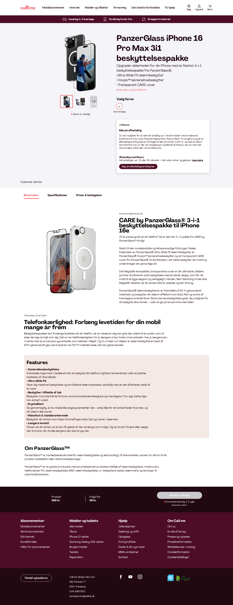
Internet (74, 7)
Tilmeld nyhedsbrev (36, 578)
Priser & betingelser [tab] (89, 195)
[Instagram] (140, 578)
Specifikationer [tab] (57, 195)
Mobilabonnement (53, 7)
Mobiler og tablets (83, 521)
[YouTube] (130, 578)
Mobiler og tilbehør (96, 7)
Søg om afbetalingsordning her (138, 166)
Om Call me (176, 521)
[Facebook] (121, 578)
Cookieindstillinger (178, 557)
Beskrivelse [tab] (31, 195)
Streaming (119, 7)
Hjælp (123, 521)
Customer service (31, 182)
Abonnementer (32, 521)
